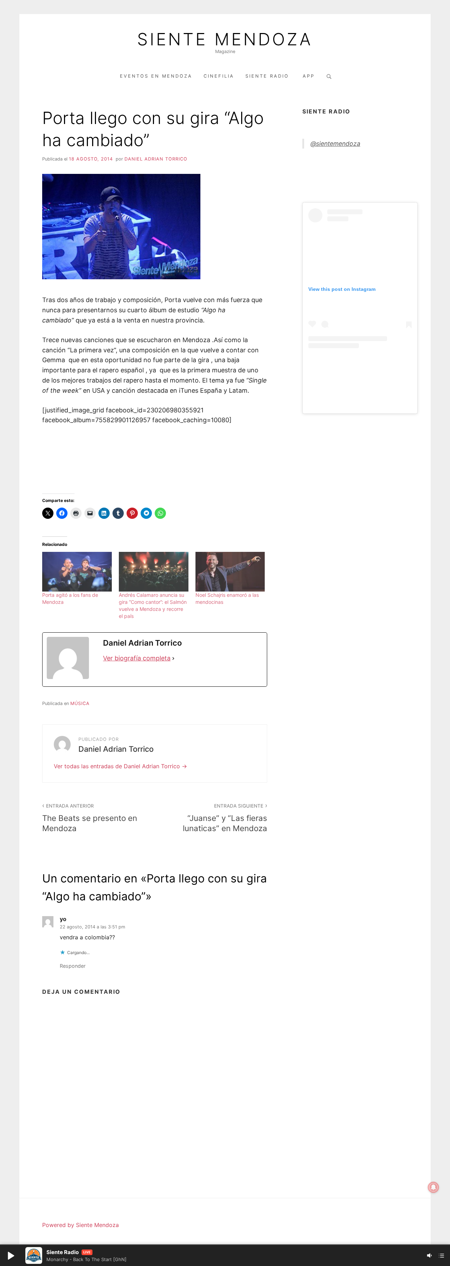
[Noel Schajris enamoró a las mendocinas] (230, 572)
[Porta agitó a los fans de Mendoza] (77, 572)
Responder (72, 966)
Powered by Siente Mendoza (80, 1224)
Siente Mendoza (225, 39)
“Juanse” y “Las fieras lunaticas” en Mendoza (225, 818)
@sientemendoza (335, 143)
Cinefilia (219, 76)
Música (80, 703)
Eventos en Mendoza (156, 76)
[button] (10, 1255)
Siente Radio (268, 76)
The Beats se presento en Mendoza (89, 818)
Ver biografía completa (137, 658)
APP (309, 76)
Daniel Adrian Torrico (155, 159)
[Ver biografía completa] (173, 658)
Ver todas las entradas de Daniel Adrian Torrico (118, 766)
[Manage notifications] (433, 1187)
